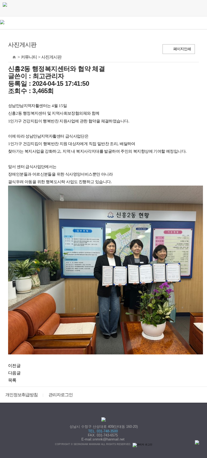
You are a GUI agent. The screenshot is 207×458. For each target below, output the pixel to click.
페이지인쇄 (182, 49)
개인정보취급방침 (21, 394)
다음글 (14, 373)
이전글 (14, 365)
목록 (12, 380)
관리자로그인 (61, 394)
